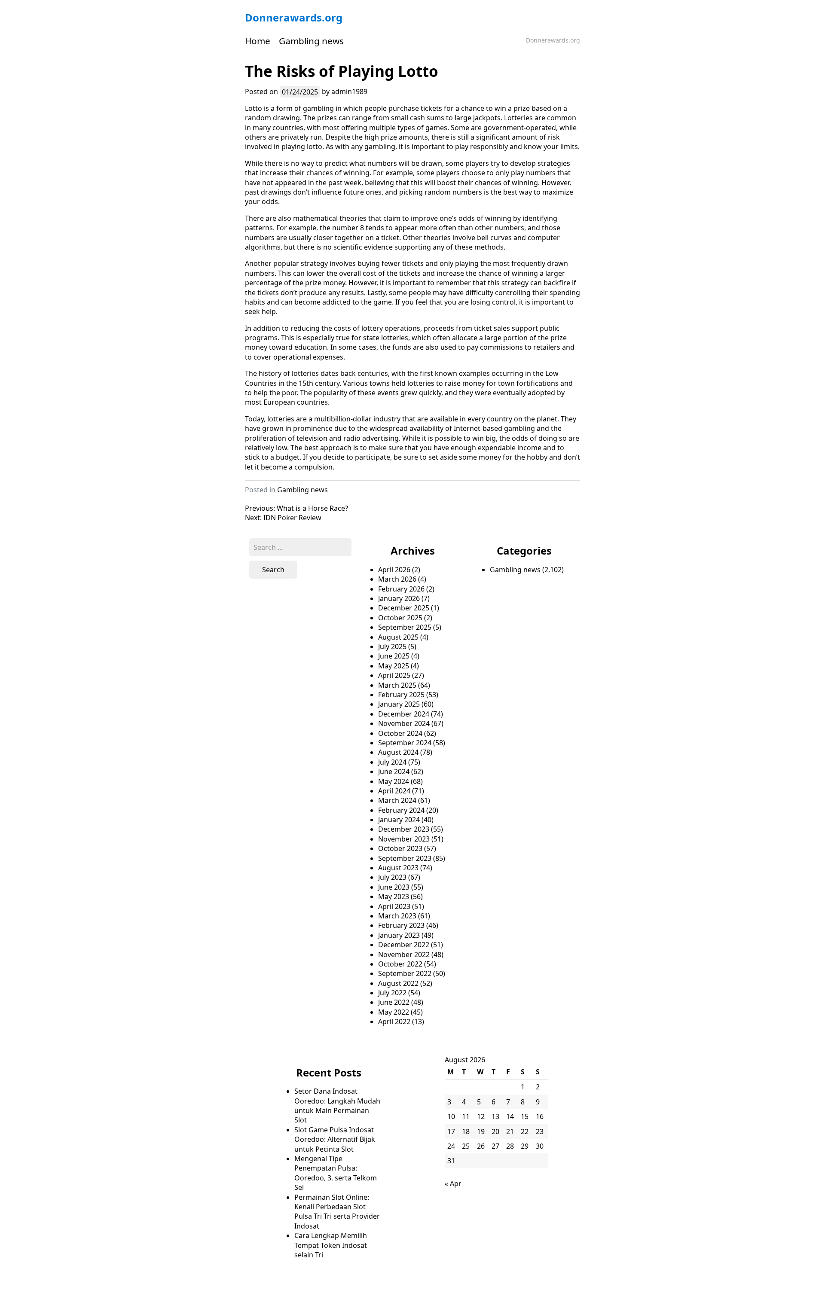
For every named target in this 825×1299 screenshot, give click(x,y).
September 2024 (404, 742)
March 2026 (397, 579)
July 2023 (392, 877)
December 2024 (403, 714)
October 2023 (400, 848)
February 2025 (401, 694)
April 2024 (394, 791)
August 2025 (398, 637)
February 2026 (401, 589)
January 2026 (399, 598)
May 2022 (393, 1012)
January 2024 (399, 819)
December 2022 (403, 944)
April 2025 (394, 675)
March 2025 (397, 685)
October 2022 (400, 964)
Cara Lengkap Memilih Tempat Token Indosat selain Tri (330, 1245)
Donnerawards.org (293, 17)
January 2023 (399, 935)
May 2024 (393, 781)
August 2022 (398, 983)
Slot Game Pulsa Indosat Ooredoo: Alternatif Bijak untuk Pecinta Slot (334, 1139)
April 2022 (394, 1021)
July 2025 (392, 646)
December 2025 (403, 608)
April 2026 (394, 569)
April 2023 (394, 906)
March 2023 (397, 916)
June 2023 (393, 887)
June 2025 (393, 656)
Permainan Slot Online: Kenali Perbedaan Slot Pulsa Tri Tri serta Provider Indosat (337, 1211)
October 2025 (400, 617)
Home (257, 41)
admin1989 (349, 91)
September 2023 (404, 858)
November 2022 (404, 954)
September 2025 (404, 627)
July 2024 (392, 762)
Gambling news (311, 41)
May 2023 (393, 896)
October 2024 (400, 733)
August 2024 (398, 752)
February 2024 (401, 810)
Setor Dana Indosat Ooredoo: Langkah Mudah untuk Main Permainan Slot (337, 1105)
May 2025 (393, 666)
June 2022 (393, 1002)
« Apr (453, 1183)
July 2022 (392, 992)
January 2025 (399, 704)
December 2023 (403, 829)
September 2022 (404, 973)
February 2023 (401, 925)
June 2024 (393, 771)
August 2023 (398, 867)
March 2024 (397, 800)
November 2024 (404, 723)
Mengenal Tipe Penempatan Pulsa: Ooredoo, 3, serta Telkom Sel (335, 1173)
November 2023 (404, 839)
